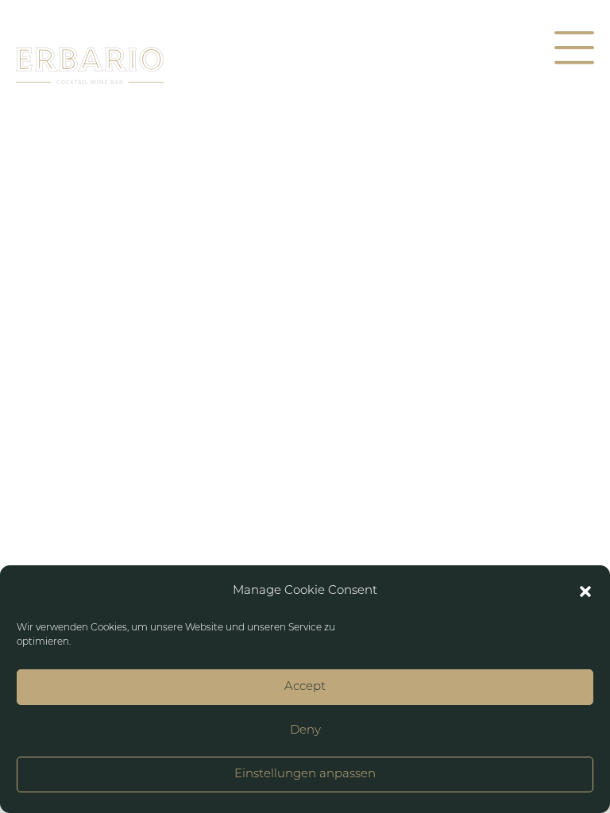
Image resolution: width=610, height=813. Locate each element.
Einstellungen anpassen (305, 774)
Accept (305, 687)
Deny (305, 731)
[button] (585, 591)
